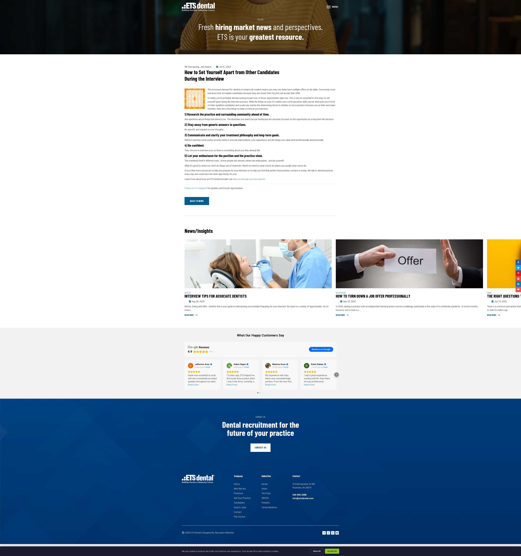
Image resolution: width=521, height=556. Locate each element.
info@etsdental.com (303, 498)
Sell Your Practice (242, 498)
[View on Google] (190, 365)
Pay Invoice (239, 516)
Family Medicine (269, 507)
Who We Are (240, 488)
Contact (238, 512)
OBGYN (265, 498)
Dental (265, 484)
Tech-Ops (266, 493)
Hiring (338, 292)
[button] (197, 201)
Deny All (317, 551)
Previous (327, 231)
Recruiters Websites (224, 532)
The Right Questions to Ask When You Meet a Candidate (379, 296)
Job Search (205, 67)
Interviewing (193, 67)
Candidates (239, 502)
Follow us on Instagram (196, 188)
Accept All (332, 551)
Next (335, 231)
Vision (264, 488)
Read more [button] (193, 384)
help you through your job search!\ (249, 179)
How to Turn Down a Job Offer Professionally (222, 296)
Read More (189, 315)
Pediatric (266, 502)
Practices (238, 493)
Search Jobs (240, 507)
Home (237, 484)
